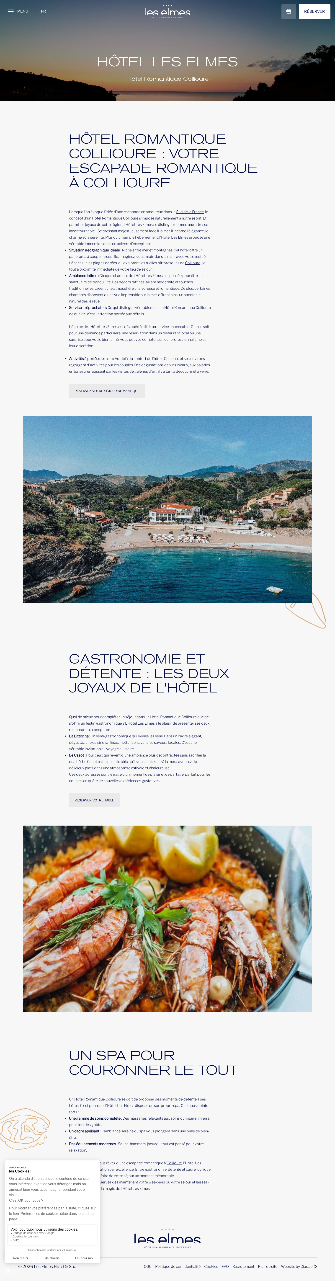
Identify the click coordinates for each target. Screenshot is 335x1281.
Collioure (130, 218)
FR (43, 11)
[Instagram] (7, 1272)
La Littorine (79, 736)
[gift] (288, 11)
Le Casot (76, 755)
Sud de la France (190, 212)
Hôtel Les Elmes (139, 224)
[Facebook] (14, 1272)
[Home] (167, 11)
